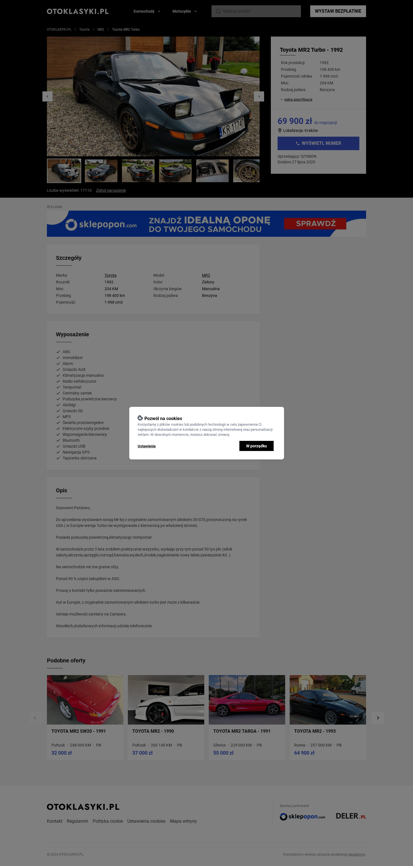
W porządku (256, 446)
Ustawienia (147, 446)
